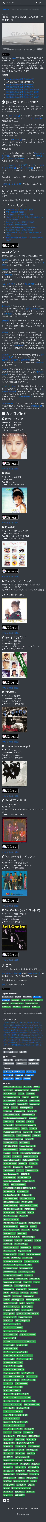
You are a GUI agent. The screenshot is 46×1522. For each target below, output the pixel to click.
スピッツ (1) (8, 1383)
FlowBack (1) (9, 1136)
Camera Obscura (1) (11, 1115)
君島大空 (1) (31, 1439)
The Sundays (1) (26, 1268)
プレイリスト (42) (7, 997)
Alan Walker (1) (10, 1094)
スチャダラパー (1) (28, 1380)
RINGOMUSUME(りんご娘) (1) (15, 1223)
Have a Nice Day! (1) (28, 1146)
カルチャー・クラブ (16, 165)
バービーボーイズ (8, 386)
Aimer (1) (34, 1090)
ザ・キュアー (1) (28, 1373)
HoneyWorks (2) (26, 1150)
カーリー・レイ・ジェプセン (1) (15, 1352)
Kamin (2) (33, 1164)
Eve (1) (24, 1129)
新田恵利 (5, 320)
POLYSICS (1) (9, 1212)
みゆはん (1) (8, 1321)
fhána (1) (14, 1293)
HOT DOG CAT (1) (10, 1146)
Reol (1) (33, 1226)
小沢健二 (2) (20, 1453)
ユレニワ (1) (29, 1429)
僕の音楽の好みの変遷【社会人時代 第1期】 (23, 89)
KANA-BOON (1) (10, 1164)
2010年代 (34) (20, 1060)
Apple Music (32, 973)
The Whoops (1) (10, 1272)
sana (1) (7, 1296)
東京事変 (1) (8, 1467)
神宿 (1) (21, 1478)
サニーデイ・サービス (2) (13, 1366)
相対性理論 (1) (22, 1474)
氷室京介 (18, 345)
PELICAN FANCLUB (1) (28, 1205)
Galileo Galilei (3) (10, 1143)
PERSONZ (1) (30, 1209)
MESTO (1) (25, 1174)
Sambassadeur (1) (11, 1247)
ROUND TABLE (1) (11, 1226)
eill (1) (6, 1293)
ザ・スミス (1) (32, 1377)
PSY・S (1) (21, 1212)
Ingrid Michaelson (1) (12, 1160)
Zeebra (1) (8, 1286)
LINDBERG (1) (9, 1170)
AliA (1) (21, 1094)
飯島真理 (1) (19, 1495)
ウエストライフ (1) (10, 1335)
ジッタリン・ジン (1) (11, 1380)
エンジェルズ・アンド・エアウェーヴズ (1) (19, 1342)
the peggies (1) (18, 1300)
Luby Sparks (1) (32, 1170)
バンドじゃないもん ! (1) (13, 1404)
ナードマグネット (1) (11, 1401)
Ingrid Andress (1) (31, 1156)
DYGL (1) (30, 1122)
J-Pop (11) (29, 1075)
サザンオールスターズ (10, 973)
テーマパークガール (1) (12, 1390)
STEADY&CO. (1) (21, 1244)
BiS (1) (6, 1108)
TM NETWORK (7, 403)
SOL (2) (38, 1240)
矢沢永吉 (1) (34, 1474)
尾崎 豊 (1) (31, 1453)
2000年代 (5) (34, 1060)
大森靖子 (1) (8, 1446)
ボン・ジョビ (26, 168)
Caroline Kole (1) (28, 1115)
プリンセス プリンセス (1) (13, 1411)
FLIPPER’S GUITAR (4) (12, 1132)
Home (7, 9)
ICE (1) (15, 1153)
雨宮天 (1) (30, 1492)
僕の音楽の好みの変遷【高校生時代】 (20, 84)
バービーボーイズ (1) (32, 1003)
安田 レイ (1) (8, 1453)
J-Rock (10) (6, 1000)
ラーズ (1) (17, 1432)
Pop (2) (18, 1079)
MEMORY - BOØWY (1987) (16, 225)
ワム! (33, 165)
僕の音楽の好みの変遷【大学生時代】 (20, 87)
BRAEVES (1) (34, 1101)
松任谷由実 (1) (33, 1467)
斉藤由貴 (5, 269)
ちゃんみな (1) (27, 1307)
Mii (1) (6, 1184)
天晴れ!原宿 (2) (33, 1446)
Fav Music (15, 3)
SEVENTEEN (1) (28, 1237)
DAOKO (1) (20, 1122)
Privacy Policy (23, 1508)
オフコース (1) (9, 1345)
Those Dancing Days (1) (13, 1275)
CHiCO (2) (8, 1111)
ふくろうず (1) (9, 1314)
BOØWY (5, 332)
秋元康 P (28, 284)
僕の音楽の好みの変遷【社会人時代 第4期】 (23, 97)
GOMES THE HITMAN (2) (13, 1139)
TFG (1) (21, 1254)
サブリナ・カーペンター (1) (14, 1369)
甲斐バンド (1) (9, 1474)
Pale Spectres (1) (10, 1216)
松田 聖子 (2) (36, 1007)
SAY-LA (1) (22, 1233)
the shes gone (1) (32, 1300)
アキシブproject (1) (22, 1321)
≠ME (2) (30, 1303)
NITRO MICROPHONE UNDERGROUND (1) (20, 1188)
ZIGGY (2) (5, 1003)
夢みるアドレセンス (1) (25, 1443)
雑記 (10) (18, 997)
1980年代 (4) (27, 997)
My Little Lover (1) (18, 1184)
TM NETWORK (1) (26, 1000)
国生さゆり (6, 306)
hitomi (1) (24, 1293)
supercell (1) (28, 1296)
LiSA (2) (20, 1170)
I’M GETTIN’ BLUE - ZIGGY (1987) (19, 230)
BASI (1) (25, 1097)
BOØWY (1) (15, 1000)
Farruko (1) (27, 1132)
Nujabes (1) (26, 1195)
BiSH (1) (14, 1108)
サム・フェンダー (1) (11, 1373)
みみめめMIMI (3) (25, 1317)
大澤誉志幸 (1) (20, 1446)
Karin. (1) (7, 1167)
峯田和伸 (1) (8, 1457)
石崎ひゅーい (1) (10, 1478)
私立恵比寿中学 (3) (21, 1481)
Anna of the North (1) (12, 1097)
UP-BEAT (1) (39, 1000)
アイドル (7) (37, 997)
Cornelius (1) (9, 1122)
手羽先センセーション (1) (13, 1460)
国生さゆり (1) (6, 1007)
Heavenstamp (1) (10, 1150)
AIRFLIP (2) (8, 1090)
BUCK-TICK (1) (9, 1104)
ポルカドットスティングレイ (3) (15, 1422)
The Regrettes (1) (10, 1268)
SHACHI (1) (8, 1240)
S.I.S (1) (35, 1230)
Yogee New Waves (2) (12, 1282)
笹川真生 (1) (21, 1485)
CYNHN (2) (31, 1111)
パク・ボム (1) (9, 1408)
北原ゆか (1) (20, 1439)
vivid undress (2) (10, 1303)
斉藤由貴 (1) (16, 1007)
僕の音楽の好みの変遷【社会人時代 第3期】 (23, 94)
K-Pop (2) (19, 1075)
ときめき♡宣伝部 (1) (11, 1310)
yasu (14, 58)
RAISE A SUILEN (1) (11, 1219)
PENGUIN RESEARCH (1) (13, 1209)
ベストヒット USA (14, 158)
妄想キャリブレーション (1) (14, 1450)
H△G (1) (7, 1153)
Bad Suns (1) (34, 1104)
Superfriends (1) (24, 1251)
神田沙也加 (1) (32, 1478)
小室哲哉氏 (35, 406)
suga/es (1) (17, 1296)
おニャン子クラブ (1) (17, 1003)
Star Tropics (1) (10, 1251)
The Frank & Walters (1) (13, 1261)
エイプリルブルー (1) (27, 1335)
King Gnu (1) (18, 1167)
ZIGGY (4, 369)
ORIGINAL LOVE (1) (27, 1198)
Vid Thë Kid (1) (21, 1279)
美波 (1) (31, 1485)
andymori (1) (9, 1289)
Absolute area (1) (21, 1090)
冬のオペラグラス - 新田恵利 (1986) (20, 222)
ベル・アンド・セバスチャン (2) (15, 1415)
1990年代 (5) (9, 1064)
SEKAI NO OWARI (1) (12, 1237)
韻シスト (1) (8, 1495)
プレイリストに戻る (11, 469)
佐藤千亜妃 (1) (34, 1436)
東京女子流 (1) (20, 1467)
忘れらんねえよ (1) (22, 1457)
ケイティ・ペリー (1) (24, 1359)
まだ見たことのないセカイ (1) (28, 1314)
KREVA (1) (23, 1164)
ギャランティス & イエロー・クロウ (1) (18, 1356)
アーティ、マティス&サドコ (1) (15, 1331)
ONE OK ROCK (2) (10, 1198)
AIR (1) (36, 1087)
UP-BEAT (5, 355)
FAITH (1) (33, 1129)
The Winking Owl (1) (26, 1272)
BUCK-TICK (25, 360)
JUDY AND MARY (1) (31, 1160)
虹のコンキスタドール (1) (21, 1488)
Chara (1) (32, 1118)
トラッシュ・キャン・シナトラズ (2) (17, 1397)
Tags (39, 3)
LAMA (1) (29, 1167)
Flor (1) (37, 1132)
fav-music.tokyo (23, 1514)
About (11, 1508)
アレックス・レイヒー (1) (13, 1328)
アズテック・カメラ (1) (12, 1324)
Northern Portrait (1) (11, 1195)
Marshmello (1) (9, 1177)
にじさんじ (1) (27, 1310)
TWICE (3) (16, 1258)
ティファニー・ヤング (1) (13, 1387)
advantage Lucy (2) (22, 1286)
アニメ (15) (31, 1072)
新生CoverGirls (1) (11, 1464)
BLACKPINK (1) (9, 1101)
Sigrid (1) (36, 1247)
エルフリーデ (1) (10, 1338)
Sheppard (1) (26, 1247)
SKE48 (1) (28, 1240)
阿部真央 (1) (19, 1492)
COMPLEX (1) (19, 1111)
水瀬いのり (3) (32, 1471)
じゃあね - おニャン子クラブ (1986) (20, 214)
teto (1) (6, 1300)
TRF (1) (6, 1258)
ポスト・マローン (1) (11, 1418)
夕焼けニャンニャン (11, 184)
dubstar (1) (33, 1289)
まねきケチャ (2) (10, 1317)
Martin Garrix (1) (24, 1177)
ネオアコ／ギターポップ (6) (14, 1072)
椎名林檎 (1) (20, 1471)
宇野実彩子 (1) (32, 1450)
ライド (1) (7, 1432)
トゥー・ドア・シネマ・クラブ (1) (16, 1394)
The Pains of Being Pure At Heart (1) (17, 1265)
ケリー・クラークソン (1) (13, 1363)
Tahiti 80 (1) (27, 1258)
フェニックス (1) (23, 1408)
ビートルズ (13, 116)
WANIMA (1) (34, 1279)
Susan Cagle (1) (10, 1254)
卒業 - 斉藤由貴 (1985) (15, 212)
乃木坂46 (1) (28, 1432)
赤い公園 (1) (8, 1492)
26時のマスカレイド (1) (12, 1087)
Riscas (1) (26, 1230)
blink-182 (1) (21, 1289)
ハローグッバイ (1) (28, 1401)
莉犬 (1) (6, 1488)
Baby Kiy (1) (22, 1104)
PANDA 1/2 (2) (27, 1202)
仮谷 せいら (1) (9, 1436)
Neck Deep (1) (9, 1191)
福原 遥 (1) (7, 1481)
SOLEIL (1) (8, 1244)
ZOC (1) (37, 1282)
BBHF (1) (34, 1097)
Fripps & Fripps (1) (23, 1136)
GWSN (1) (29, 1139)
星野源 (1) (35, 1464)
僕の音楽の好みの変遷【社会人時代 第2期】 (23, 92)
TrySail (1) (29, 1275)
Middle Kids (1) (29, 1181)
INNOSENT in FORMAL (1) (30, 1153)
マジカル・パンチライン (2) (14, 1425)
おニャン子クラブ (8, 284)
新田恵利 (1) (26, 1007)
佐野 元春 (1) (8, 1439)
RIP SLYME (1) (34, 1223)
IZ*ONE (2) (17, 1156)
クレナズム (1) (9, 1359)
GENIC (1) (36, 1136)
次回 (3, 984)
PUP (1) (31, 1212)
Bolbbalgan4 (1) (26, 1108)
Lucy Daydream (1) (11, 1174)
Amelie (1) (30, 1094)
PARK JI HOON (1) (10, 1205)
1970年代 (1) (33, 1064)
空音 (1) (33, 1481)
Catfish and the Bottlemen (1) (15, 1118)
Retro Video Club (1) (11, 1230)
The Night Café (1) (31, 1261)
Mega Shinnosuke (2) (12, 1181)
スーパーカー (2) (21, 1383)
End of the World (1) (11, 1129)
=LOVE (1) (27, 1087)
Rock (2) (27, 1079)
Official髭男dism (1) (11, 1202)
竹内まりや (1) (9, 1485)
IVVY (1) (7, 1156)
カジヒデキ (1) (22, 1345)
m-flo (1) (34, 1293)
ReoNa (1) (24, 1226)
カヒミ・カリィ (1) (10, 1349)
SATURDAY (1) (9, 1233)
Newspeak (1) (22, 1191)
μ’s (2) (22, 1303)
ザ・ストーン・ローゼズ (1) (14, 1377)
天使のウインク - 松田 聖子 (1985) (19, 209)
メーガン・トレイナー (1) (13, 1429)
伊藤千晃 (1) (21, 1436)
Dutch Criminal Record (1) (26, 1125)
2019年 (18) (8, 1060)
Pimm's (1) (24, 1216)
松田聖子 (5, 260)
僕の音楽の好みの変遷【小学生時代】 (20, 79)
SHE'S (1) (18, 1240)
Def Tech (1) (8, 1125)
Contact (35, 1508)
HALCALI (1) (24, 1143)
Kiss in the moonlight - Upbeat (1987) (21, 227)
